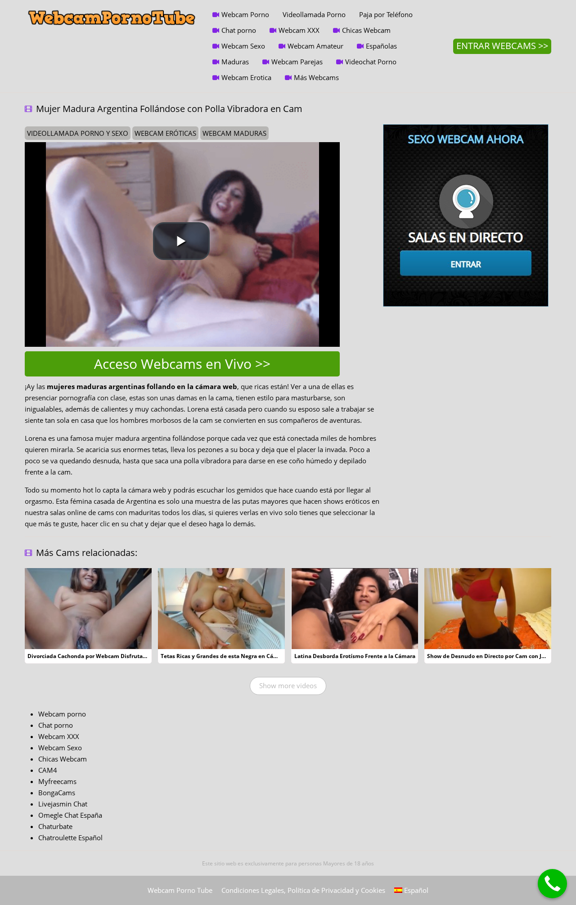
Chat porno (238, 30)
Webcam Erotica (246, 77)
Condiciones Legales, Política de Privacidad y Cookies (303, 890)
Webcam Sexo (243, 45)
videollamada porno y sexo (77, 133)
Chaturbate (55, 826)
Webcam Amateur (315, 45)
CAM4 (47, 770)
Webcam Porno (245, 14)
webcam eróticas (165, 133)
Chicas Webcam (366, 30)
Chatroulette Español (70, 837)
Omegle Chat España (70, 815)
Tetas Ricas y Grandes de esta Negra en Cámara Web (231, 656)
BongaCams (56, 792)
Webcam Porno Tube (180, 890)
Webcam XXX (299, 30)
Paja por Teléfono (386, 14)
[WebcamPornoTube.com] (112, 6)
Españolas (381, 45)
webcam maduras (234, 133)
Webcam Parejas (297, 61)
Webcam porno (62, 713)
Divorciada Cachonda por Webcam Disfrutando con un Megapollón (116, 656)
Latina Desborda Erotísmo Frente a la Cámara (354, 656)
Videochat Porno (370, 61)
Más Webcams (316, 77)
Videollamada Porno (314, 14)
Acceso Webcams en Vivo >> (182, 363)
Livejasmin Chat (62, 803)
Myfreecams (57, 781)
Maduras (235, 61)
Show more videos (288, 685)
